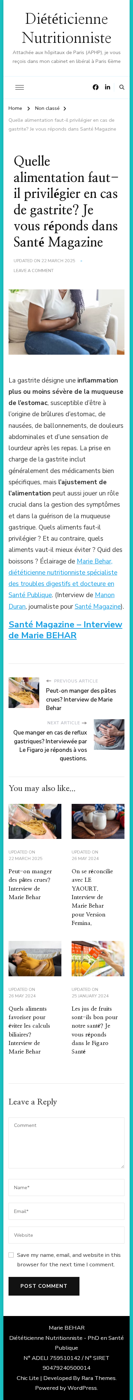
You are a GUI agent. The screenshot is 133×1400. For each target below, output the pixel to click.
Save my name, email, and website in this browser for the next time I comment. (69, 1259)
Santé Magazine (98, 606)
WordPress (82, 1388)
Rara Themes (99, 1378)
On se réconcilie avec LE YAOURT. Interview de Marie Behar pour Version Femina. (92, 897)
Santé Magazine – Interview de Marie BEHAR (65, 630)
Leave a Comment (34, 271)
